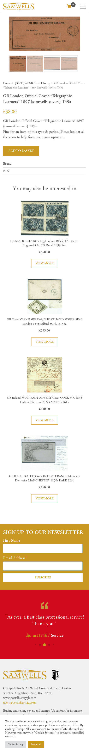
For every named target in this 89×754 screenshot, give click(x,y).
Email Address (14, 558)
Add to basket (21, 151)
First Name (11, 540)
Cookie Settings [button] (16, 744)
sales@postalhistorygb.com (20, 702)
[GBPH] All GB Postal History (32, 83)
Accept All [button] (36, 744)
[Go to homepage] (18, 6)
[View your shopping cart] (69, 6)
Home (6, 83)
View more (45, 263)
